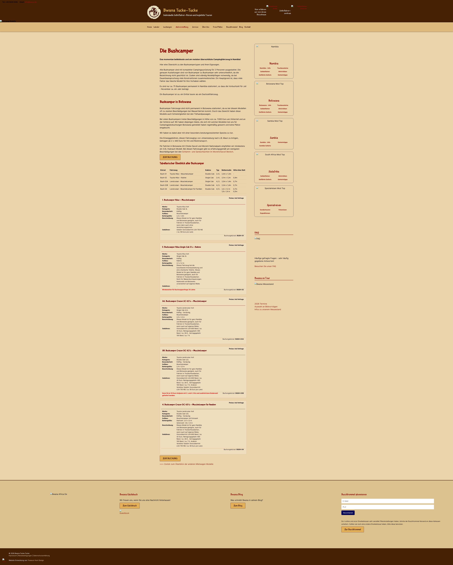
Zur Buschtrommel (352, 529)
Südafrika (274, 171)
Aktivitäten (282, 71)
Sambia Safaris (265, 146)
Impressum (13, 556)
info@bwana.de (31, 2)
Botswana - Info (265, 105)
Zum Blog (238, 505)
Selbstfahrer (265, 71)
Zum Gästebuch (130, 505)
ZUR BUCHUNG (170, 157)
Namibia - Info (265, 68)
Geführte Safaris (265, 75)
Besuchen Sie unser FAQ (265, 266)
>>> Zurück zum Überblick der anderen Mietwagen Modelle (186, 464)
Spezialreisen (274, 205)
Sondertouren (265, 210)
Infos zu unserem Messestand (268, 309)
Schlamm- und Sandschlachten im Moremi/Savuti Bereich (207, 152)
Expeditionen (265, 213)
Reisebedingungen (25, 556)
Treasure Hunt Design (36, 560)
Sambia (274, 137)
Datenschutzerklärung (41, 556)
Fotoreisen (283, 210)
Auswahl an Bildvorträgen (266, 306)
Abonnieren (348, 513)
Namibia (274, 63)
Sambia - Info (265, 142)
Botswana (273, 100)
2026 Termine (261, 304)
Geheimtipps (282, 75)
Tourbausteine (282, 68)
